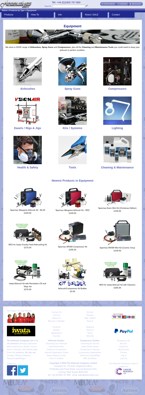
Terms (90, 333)
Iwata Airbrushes (56, 346)
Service (90, 312)
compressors (17, 346)
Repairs (90, 315)
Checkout (123, 346)
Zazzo (34, 346)
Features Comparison (56, 349)
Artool (9, 349)
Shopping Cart (123, 340)
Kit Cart (123, 343)
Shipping (90, 327)
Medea (27, 346)
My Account (123, 349)
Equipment (31, 10)
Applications (56, 333)
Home (4, 10)
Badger (22, 358)
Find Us (56, 315)
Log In (123, 355)
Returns (90, 330)
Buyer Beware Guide (56, 355)
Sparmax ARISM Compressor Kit (72, 247)
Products (56, 327)
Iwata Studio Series (90, 346)
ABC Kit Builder (90, 358)
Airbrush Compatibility (90, 355)
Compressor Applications (90, 352)
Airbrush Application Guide (56, 352)
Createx (10, 355)
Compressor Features (90, 349)
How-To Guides (56, 358)
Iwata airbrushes (29, 343)
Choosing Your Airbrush (56, 343)
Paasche (11, 358)
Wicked (18, 355)
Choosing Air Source (90, 343)
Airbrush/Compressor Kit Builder (72, 288)
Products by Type (16, 10)
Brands (56, 330)
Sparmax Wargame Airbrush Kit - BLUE (27, 210)
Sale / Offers (90, 318)
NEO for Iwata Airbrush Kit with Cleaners (117, 285)
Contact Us (56, 312)
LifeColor (17, 349)
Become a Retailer (56, 321)
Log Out (123, 358)
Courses (56, 336)
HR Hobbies (27, 349)
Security (90, 336)
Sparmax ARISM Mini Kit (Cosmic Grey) (117, 248)
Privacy (123, 352)
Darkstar (26, 355)
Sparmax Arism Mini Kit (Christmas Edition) (117, 208)
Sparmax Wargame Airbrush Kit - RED (72, 210)
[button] (108, 4)
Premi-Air (11, 352)
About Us (56, 318)
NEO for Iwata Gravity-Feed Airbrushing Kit (27, 244)
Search (48, 6)
